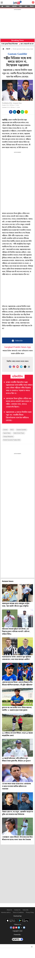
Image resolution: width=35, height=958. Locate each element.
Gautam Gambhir (21, 430)
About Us (9, 910)
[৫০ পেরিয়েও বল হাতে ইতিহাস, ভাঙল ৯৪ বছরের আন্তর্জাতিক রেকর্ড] (17, 722)
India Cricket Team (19, 433)
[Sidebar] (2, 3)
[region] (17, 23)
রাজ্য (20, 6)
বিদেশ (31, 6)
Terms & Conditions (18, 912)
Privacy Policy (30, 912)
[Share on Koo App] (26, 113)
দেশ (26, 6)
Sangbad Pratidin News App (17, 347)
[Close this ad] (31, 946)
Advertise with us (6, 912)
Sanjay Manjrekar (8, 436)
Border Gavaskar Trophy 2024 (11, 440)
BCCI (12, 430)
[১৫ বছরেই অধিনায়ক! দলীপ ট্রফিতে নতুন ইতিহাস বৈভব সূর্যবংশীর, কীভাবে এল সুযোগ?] (17, 748)
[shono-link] (33, 3)
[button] (10, 112)
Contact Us (17, 910)
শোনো (7, 6)
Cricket (5, 430)
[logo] (17, 3)
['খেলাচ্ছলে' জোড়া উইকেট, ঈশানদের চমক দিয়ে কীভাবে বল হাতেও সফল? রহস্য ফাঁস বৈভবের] (17, 826)
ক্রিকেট (8, 49)
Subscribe (25, 910)
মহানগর (14, 6)
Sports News (6, 433)
